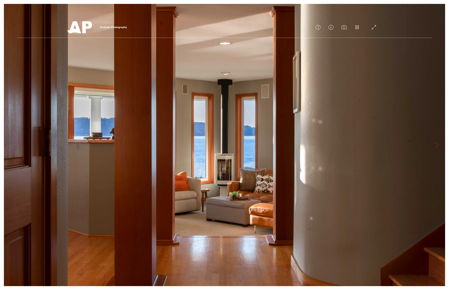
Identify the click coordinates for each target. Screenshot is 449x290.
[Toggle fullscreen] (373, 27)
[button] (318, 27)
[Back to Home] (80, 27)
